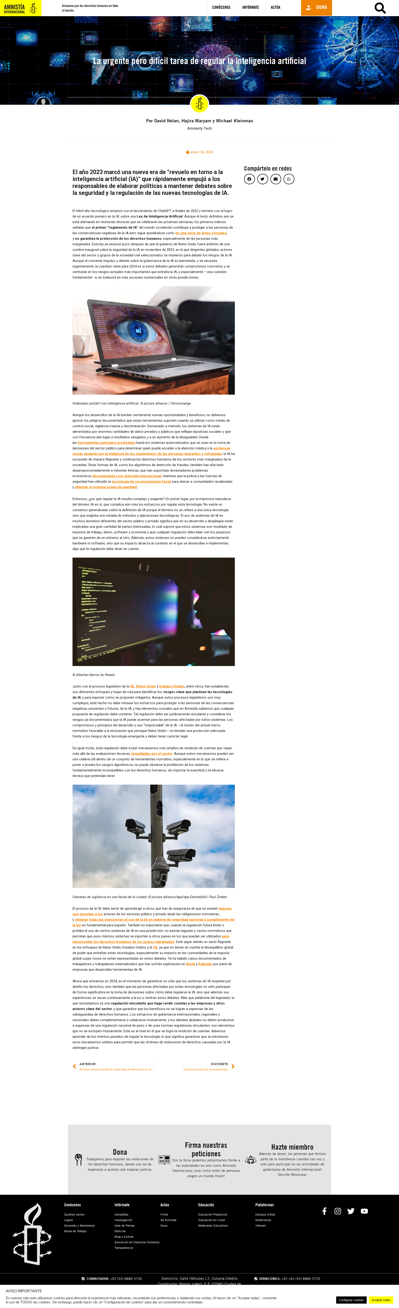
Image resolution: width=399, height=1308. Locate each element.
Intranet (260, 1225)
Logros (68, 1220)
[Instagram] (337, 1211)
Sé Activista (168, 1220)
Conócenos (221, 7)
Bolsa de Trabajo (75, 1231)
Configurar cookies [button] (351, 1300)
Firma (164, 1214)
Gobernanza (263, 1220)
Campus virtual (265, 1214)
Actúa (275, 7)
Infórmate (250, 7)
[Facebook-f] (324, 1211)
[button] (316, 8)
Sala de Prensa (125, 1225)
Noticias (120, 1231)
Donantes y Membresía (79, 1225)
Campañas (121, 1214)
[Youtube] (364, 1211)
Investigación (123, 1220)
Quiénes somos (74, 1214)
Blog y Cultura (124, 1236)
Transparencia (124, 1248)
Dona (163, 1225)
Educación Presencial (212, 1214)
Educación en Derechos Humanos (137, 1242)
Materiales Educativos (213, 1225)
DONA (364, 25)
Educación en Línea (211, 1220)
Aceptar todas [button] (381, 1300)
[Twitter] (351, 1211)
